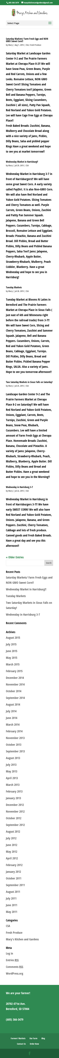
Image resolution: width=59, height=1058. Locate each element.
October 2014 (13, 691)
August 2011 (13, 892)
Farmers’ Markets (18, 1038)
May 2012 (11, 852)
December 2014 (15, 678)
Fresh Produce (35, 44)
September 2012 (15, 825)
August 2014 (13, 704)
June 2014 (11, 718)
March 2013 (13, 785)
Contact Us (21, 1043)
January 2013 (13, 798)
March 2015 (13, 664)
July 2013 (11, 765)
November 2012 (15, 811)
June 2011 (11, 905)
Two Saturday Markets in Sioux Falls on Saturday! (29, 382)
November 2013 (15, 738)
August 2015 (13, 638)
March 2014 (13, 724)
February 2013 (14, 791)
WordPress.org (14, 973)
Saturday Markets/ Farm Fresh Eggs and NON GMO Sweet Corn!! (27, 40)
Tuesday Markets (14, 287)
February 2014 (14, 731)
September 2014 (15, 698)
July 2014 (11, 711)
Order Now (34, 1043)
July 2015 (11, 644)
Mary (10, 44)
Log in (9, 953)
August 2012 (13, 831)
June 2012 (11, 845)
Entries (12, 960)
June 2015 (11, 651)
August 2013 (13, 758)
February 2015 (14, 671)
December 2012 (15, 805)
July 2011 (11, 898)
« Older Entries (15, 557)
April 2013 (12, 778)
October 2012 (13, 818)
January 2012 (13, 872)
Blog (43, 1038)
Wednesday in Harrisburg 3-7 (19, 487)
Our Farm (33, 1038)
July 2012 (11, 838)
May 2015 (11, 658)
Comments (14, 967)
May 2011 (11, 912)
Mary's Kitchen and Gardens (22, 939)
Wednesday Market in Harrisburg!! (22, 161)
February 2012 (14, 865)
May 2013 (11, 771)
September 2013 (15, 751)
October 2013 (13, 745)
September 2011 (15, 885)
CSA (27, 44)
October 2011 (13, 878)
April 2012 (12, 858)
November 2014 (15, 684)
